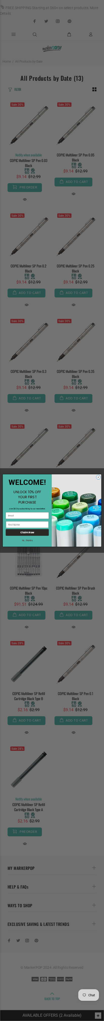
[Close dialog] (98, 477)
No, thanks (27, 540)
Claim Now (27, 532)
